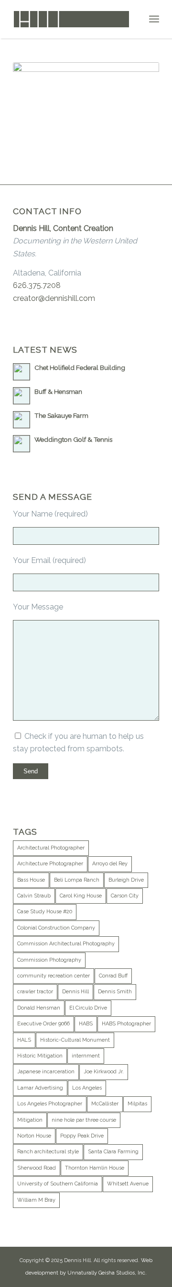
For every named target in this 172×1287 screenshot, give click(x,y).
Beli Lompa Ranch (76, 880)
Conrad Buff (113, 976)
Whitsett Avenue (128, 1184)
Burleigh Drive (126, 880)
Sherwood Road (36, 1168)
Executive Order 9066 (43, 1024)
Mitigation (30, 1120)
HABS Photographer (126, 1024)
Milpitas (137, 1104)
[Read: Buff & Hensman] (21, 395)
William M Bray (36, 1200)
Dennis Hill (75, 991)
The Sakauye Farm (61, 415)
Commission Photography (49, 960)
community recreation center (53, 976)
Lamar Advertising (40, 1088)
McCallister (104, 1104)
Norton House (34, 1136)
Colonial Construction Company (56, 928)
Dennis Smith (115, 991)
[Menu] (154, 19)
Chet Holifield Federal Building (79, 367)
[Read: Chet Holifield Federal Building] (21, 371)
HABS (86, 1024)
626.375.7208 (37, 285)
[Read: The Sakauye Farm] (21, 419)
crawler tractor (35, 991)
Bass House (31, 880)
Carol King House (81, 896)
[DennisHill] (71, 19)
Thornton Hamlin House (94, 1168)
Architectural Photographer (51, 848)
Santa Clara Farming (113, 1152)
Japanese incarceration (46, 1072)
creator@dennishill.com (54, 298)
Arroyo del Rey (110, 864)
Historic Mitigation (40, 1056)
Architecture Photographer (50, 864)
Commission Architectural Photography (66, 944)
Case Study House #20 (44, 911)
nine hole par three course (84, 1120)
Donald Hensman (38, 1008)
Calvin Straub (34, 896)
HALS (24, 1040)
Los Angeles (87, 1088)
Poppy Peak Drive (82, 1136)
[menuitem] (154, 19)
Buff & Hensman (58, 391)
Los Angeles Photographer (49, 1104)
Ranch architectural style (48, 1152)
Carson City (125, 896)
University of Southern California (57, 1184)
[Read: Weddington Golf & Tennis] (21, 443)
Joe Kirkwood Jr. (104, 1072)
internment (86, 1056)
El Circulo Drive (88, 1008)
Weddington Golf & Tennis (73, 439)
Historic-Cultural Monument (75, 1040)
